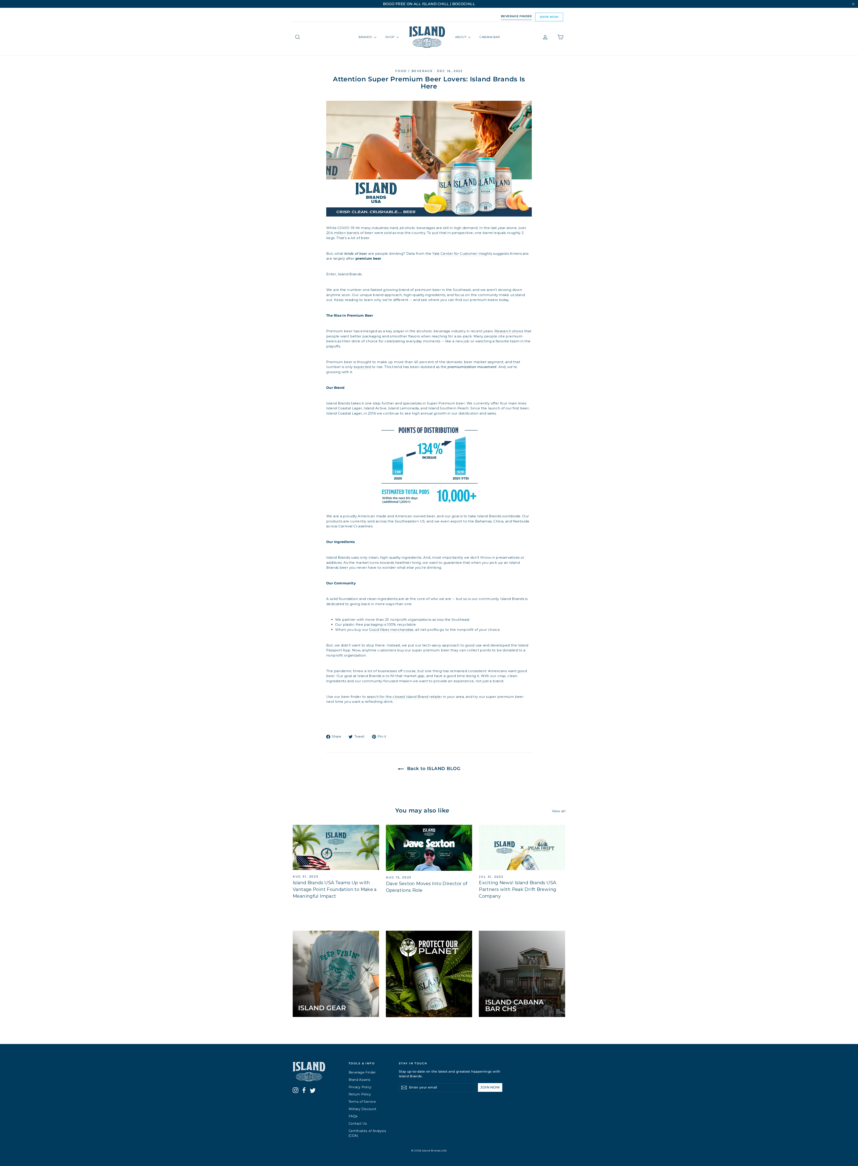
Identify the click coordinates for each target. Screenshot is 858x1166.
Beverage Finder (362, 1072)
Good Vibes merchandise (391, 629)
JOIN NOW (490, 1087)
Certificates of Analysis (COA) (367, 1133)
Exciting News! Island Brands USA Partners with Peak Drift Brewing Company (517, 889)
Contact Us (358, 1124)
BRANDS (366, 37)
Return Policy (360, 1094)
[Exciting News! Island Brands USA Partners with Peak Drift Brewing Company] (522, 847)
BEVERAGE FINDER (516, 16)
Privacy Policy (360, 1087)
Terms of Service (362, 1102)
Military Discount (362, 1109)
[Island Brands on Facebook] (304, 1090)
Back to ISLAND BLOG (433, 768)
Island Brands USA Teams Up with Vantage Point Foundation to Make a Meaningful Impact (335, 889)
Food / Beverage (414, 71)
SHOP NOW (549, 17)
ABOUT (461, 37)
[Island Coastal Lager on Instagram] (295, 1090)
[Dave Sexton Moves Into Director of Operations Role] (429, 848)
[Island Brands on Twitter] (312, 1091)
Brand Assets (360, 1080)
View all (558, 811)
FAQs (353, 1116)
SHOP (390, 37)
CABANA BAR (489, 37)
